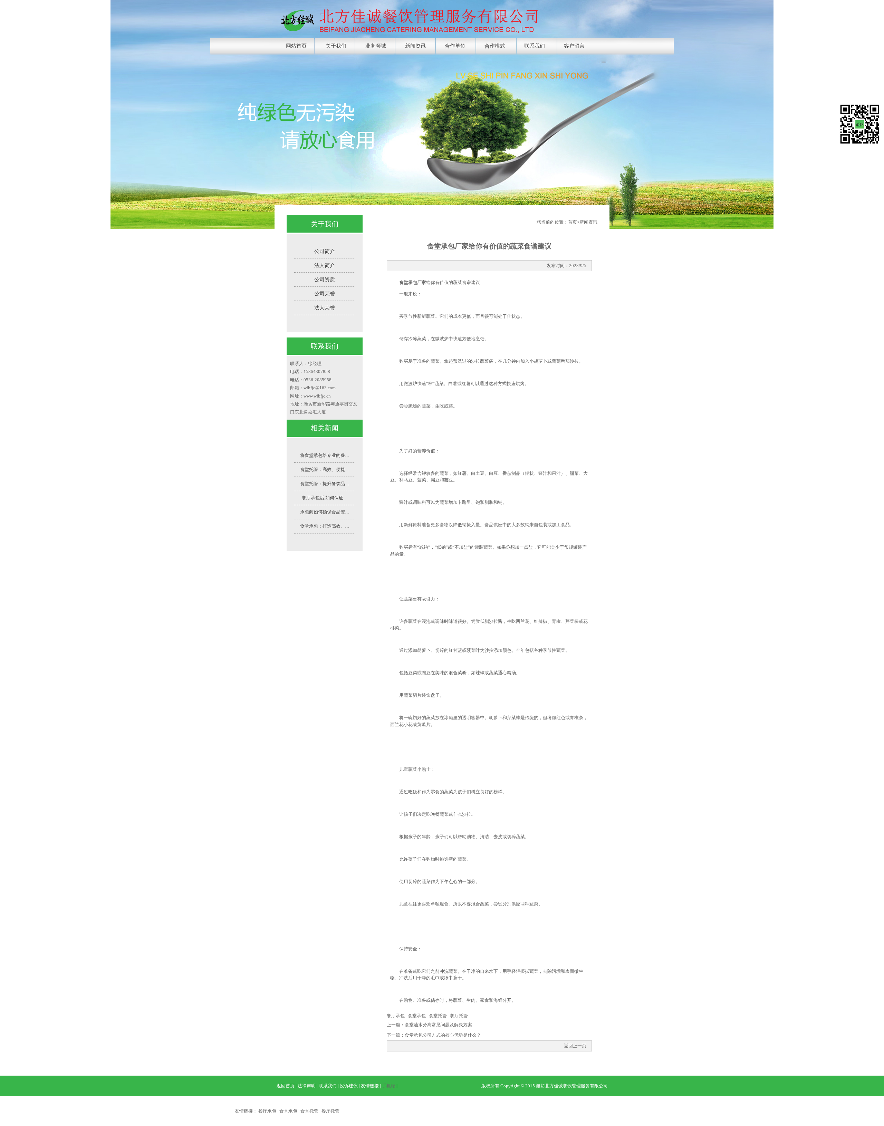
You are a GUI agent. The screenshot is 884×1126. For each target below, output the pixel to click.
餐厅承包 (396, 1015)
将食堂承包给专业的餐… (324, 455)
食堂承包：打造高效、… (324, 526)
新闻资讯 (415, 46)
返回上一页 (575, 1045)
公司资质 (324, 279)
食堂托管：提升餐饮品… (324, 483)
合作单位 (455, 46)
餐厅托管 (459, 1015)
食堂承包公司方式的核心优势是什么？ (443, 1035)
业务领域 (375, 46)
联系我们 (534, 46)
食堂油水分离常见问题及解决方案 (438, 1024)
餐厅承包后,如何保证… (325, 497)
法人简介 (324, 265)
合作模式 (494, 46)
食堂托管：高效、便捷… (324, 469)
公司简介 (324, 251)
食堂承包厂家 (412, 282)
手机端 (388, 1085)
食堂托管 (438, 1015)
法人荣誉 (324, 308)
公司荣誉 (324, 293)
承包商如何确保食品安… (324, 512)
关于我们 (336, 46)
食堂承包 (417, 1015)
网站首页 (296, 46)
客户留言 (574, 46)
